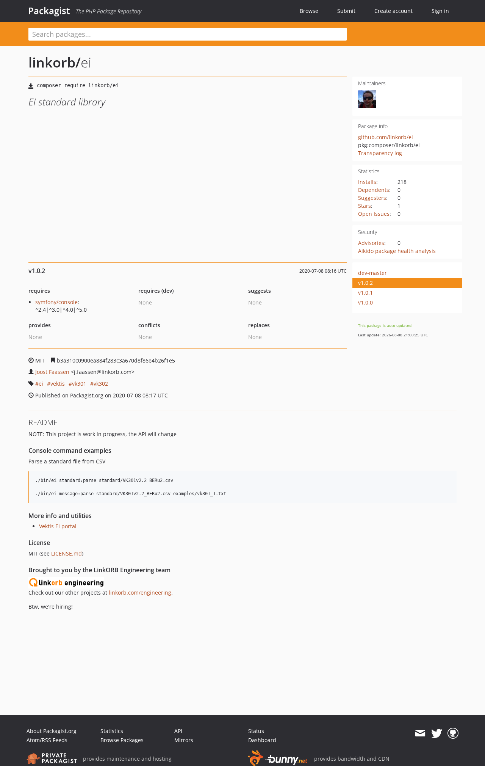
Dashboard (262, 740)
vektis (57, 383)
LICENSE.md (66, 553)
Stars (364, 205)
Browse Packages (122, 740)
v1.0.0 (365, 302)
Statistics (111, 731)
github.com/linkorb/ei (385, 137)
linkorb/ (54, 62)
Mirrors (183, 740)
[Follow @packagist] (436, 733)
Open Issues (374, 213)
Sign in (440, 10)
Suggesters (372, 197)
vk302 (101, 383)
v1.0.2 (365, 282)
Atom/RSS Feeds (47, 740)
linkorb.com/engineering (140, 592)
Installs (367, 181)
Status (256, 731)
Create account (393, 10)
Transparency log (380, 153)
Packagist (49, 11)
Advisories (371, 242)
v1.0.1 (365, 292)
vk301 (79, 383)
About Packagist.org (52, 731)
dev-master (372, 272)
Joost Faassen (52, 371)
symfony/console (56, 302)
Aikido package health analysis (397, 250)
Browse (309, 10)
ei (41, 383)
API (178, 731)
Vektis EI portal (58, 526)
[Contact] (420, 733)
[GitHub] (452, 733)
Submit (346, 10)
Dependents (373, 189)
